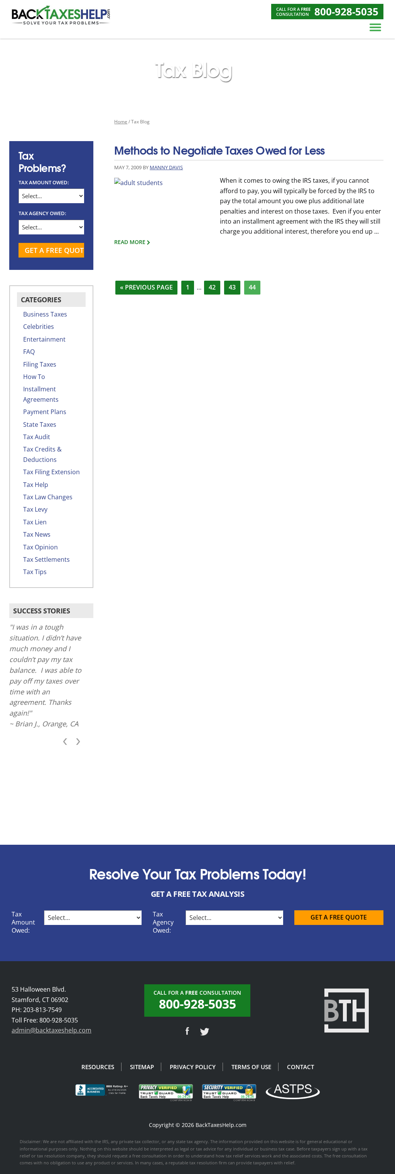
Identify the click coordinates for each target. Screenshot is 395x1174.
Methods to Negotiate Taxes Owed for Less (219, 149)
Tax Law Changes (48, 497)
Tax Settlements (46, 559)
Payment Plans (44, 412)
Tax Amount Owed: (44, 182)
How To (34, 376)
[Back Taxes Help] (61, 13)
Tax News (37, 534)
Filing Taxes (39, 364)
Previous (66, 742)
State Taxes (39, 424)
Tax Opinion (40, 547)
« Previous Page (146, 289)
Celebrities (38, 326)
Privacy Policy (193, 1067)
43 (234, 287)
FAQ (29, 351)
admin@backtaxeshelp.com (51, 1030)
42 (214, 287)
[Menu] (375, 26)
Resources (97, 1067)
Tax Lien (35, 522)
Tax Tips (35, 572)
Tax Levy (35, 509)
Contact (300, 1067)
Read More (129, 242)
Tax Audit (36, 437)
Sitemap (142, 1067)
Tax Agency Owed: (42, 213)
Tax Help (35, 484)
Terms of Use (251, 1067)
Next (76, 742)
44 (254, 287)
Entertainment (44, 339)
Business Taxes (45, 314)
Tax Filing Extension (51, 472)
